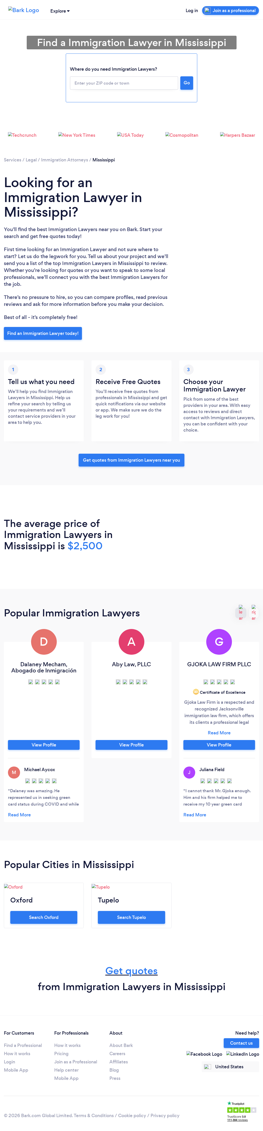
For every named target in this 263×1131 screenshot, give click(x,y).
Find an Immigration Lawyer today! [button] (43, 333)
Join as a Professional (75, 1062)
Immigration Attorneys (64, 160)
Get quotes (131, 971)
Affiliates (118, 1062)
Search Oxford (44, 917)
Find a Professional (23, 1045)
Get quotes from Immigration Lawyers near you (131, 460)
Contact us (241, 1043)
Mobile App (16, 1070)
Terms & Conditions (94, 1115)
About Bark (121, 1045)
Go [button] (187, 83)
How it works (17, 1054)
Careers (117, 1054)
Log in (192, 10)
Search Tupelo (131, 917)
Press (114, 1078)
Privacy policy (165, 1115)
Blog (114, 1070)
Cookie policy (132, 1115)
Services (12, 160)
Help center (66, 1070)
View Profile (44, 745)
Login (9, 1062)
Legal (31, 160)
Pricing (61, 1054)
